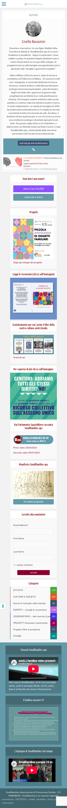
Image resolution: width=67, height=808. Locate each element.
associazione (8, 799)
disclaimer (41, 799)
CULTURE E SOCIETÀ (33, 158)
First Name (18, 538)
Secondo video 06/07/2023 (26, 452)
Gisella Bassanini (50, 169)
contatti (31, 799)
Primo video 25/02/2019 (25, 447)
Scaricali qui (19, 357)
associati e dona (33, 197)
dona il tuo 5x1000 (33, 188)
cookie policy (8, 803)
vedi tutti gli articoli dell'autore (33, 143)
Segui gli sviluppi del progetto (27, 262)
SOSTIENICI (21, 799)
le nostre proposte (33, 501)
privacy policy (53, 799)
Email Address (20, 525)
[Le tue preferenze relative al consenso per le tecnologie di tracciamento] (3, 606)
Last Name (18, 551)
